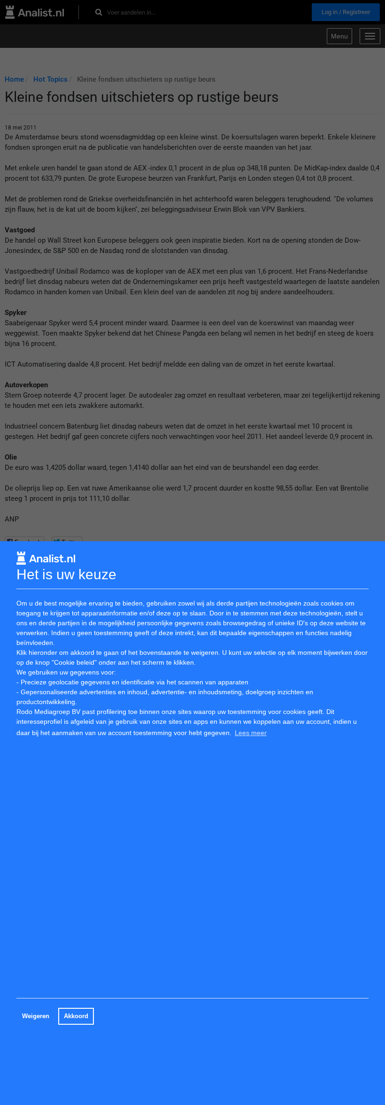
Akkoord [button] (76, 1016)
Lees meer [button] (251, 733)
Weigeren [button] (35, 1016)
